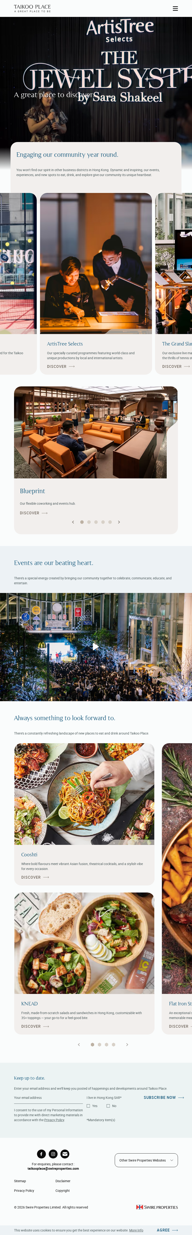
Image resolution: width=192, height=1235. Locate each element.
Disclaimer (62, 1181)
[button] (73, 522)
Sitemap (20, 1181)
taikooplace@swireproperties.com (53, 1168)
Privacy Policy (54, 1120)
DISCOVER (56, 366)
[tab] (92, 1044)
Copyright (62, 1190)
